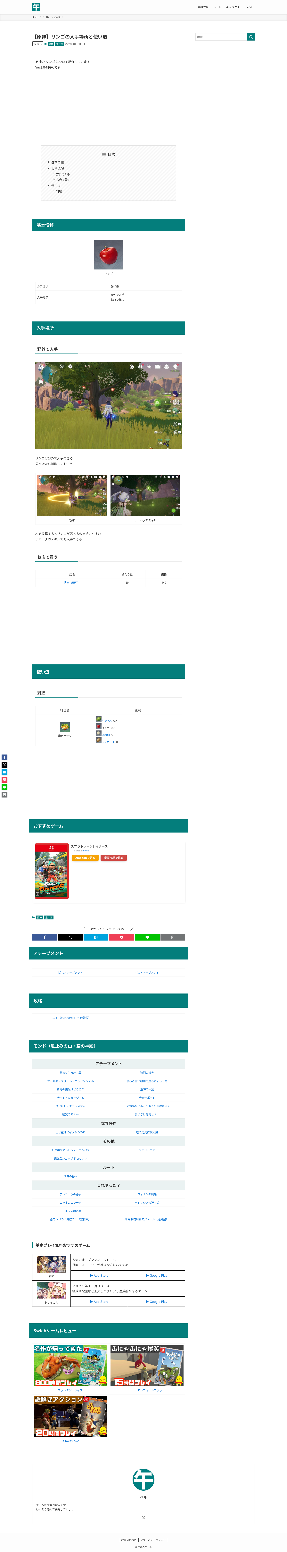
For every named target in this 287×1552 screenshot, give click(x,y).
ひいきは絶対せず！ (147, 1114)
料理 (59, 191)
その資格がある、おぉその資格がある (147, 1106)
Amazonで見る (85, 858)
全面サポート (147, 1098)
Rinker (86, 850)
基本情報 (57, 162)
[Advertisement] (108, 107)
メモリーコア (147, 1150)
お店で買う (63, 179)
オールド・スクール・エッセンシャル (70, 1081)
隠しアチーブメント (70, 972)
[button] (44, 937)
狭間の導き (147, 1072)
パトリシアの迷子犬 (147, 1202)
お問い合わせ (128, 1540)
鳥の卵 (106, 734)
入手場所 (57, 168)
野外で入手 (63, 174)
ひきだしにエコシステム (70, 1106)
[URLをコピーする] (172, 937)
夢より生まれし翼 (70, 1072)
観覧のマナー (70, 1114)
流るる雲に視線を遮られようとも (147, 1081)
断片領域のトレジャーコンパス (71, 1150)
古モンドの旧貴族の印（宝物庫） (70, 1219)
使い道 (56, 185)
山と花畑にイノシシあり (70, 1132)
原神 (51, 43)
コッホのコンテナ (70, 1202)
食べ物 (59, 43)
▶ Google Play (156, 1275)
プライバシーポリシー (153, 1540)
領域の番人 (70, 1176)
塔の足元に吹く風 (147, 1132)
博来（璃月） (72, 582)
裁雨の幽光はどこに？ (70, 1089)
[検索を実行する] (251, 37)
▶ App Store (99, 1275)
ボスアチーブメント (147, 972)
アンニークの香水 (70, 1194)
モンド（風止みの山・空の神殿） (70, 1018)
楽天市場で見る (113, 858)
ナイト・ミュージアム (70, 1098)
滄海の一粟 (147, 1089)
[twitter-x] (143, 1518)
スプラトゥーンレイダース (89, 846)
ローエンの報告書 (70, 1211)
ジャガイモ (108, 742)
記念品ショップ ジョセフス (70, 1158)
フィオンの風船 (147, 1194)
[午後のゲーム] (36, 7)
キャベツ (107, 721)
